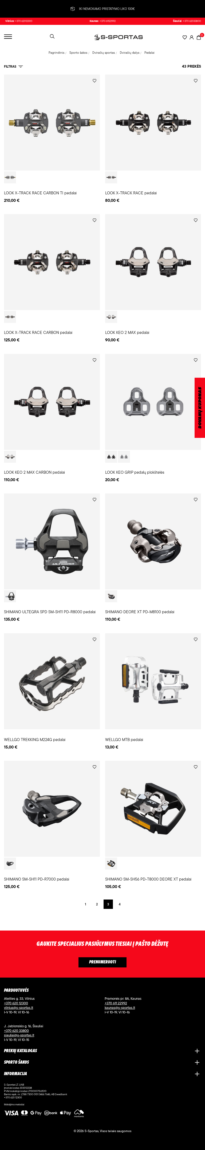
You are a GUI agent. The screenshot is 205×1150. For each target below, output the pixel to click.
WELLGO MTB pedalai (124, 739)
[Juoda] (10, 177)
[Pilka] (124, 457)
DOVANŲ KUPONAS (200, 408)
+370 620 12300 (16, 1003)
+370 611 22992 (116, 1003)
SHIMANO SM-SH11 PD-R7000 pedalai (36, 879)
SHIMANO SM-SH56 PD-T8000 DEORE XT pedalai (148, 879)
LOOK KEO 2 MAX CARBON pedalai (34, 472)
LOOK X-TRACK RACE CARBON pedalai (38, 332)
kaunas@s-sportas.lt (120, 1007)
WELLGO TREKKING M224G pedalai (34, 739)
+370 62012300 (23, 21)
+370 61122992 (108, 21)
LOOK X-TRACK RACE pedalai (131, 192)
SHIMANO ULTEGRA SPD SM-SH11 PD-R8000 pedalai (50, 611)
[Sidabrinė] (10, 596)
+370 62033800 (192, 21)
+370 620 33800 (16, 1030)
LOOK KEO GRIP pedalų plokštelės (134, 472)
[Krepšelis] (198, 37)
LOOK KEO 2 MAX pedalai (127, 332)
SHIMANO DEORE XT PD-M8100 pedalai (139, 611)
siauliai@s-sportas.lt (19, 1035)
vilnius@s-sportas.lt (18, 1007)
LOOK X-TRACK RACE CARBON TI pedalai (40, 192)
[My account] (192, 37)
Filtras (10, 66)
